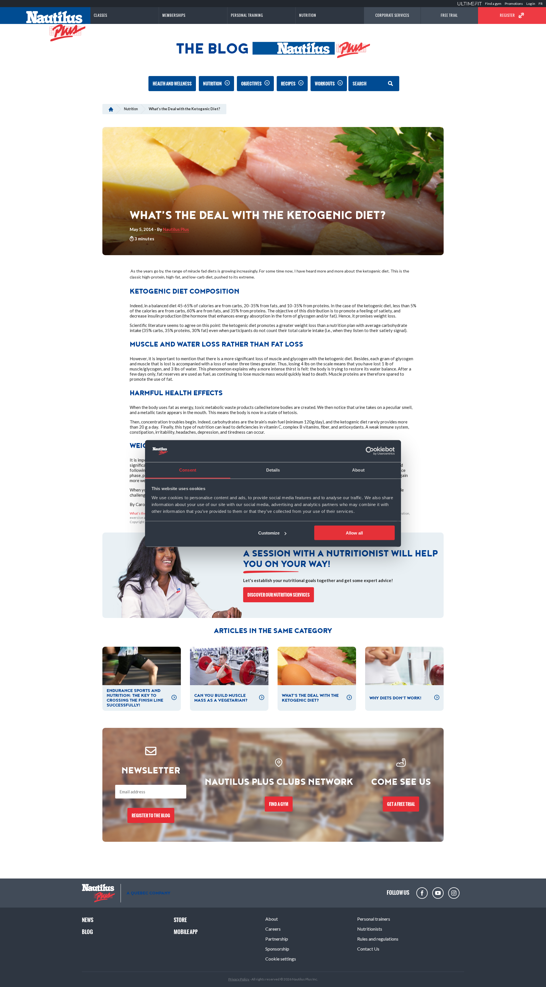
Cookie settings (280, 958)
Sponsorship (277, 948)
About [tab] (358, 469)
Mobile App (186, 932)
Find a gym (493, 3)
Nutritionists (369, 928)
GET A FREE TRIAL (401, 804)
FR (541, 3)
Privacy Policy (239, 979)
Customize (269, 533)
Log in (530, 3)
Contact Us (368, 948)
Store (180, 920)
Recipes (288, 83)
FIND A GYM (278, 804)
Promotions (514, 3)
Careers (273, 928)
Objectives (251, 83)
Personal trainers (373, 919)
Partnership (276, 938)
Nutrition (212, 83)
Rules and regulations (377, 938)
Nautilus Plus (176, 229)
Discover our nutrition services (278, 594)
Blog (87, 932)
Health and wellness (172, 83)
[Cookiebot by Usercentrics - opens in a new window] (370, 451)
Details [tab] (273, 469)
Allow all (354, 533)
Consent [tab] (187, 469)
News (87, 920)
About (271, 919)
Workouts (325, 83)
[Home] (111, 109)
